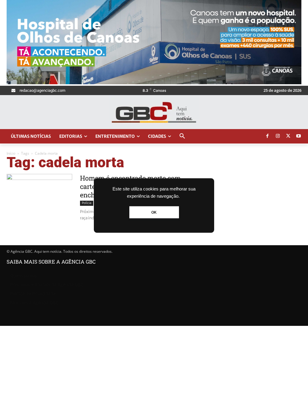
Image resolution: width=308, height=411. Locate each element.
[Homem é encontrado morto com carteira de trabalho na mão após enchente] (39, 196)
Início (11, 153)
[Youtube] (299, 136)
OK (154, 212)
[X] (288, 136)
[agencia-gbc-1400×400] (154, 82)
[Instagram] (278, 136)
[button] (182, 136)
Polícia (86, 203)
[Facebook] (267, 136)
